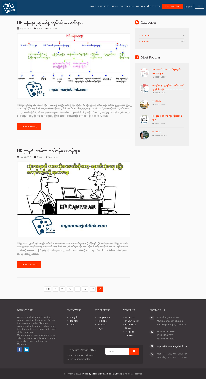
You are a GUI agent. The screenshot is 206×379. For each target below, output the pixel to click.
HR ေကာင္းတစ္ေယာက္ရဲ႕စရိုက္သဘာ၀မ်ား (166, 71)
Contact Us (127, 6)
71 (77, 289)
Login (141, 6)
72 (85, 289)
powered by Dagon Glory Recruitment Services (101, 373)
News (114, 6)
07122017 (156, 101)
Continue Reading (29, 126)
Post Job (74, 317)
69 (62, 289)
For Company (173, 6)
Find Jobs (103, 6)
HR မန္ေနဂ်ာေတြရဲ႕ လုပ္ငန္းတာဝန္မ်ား (50, 23)
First (47, 289)
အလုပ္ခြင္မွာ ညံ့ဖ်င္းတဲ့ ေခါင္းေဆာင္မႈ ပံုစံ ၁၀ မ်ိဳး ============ (168, 87)
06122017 (156, 132)
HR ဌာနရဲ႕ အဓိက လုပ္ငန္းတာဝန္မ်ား (48, 151)
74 (100, 289)
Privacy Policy (132, 320)
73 (93, 289)
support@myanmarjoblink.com (172, 346)
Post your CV (103, 317)
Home (93, 6)
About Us (130, 317)
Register (155, 6)
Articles (40, 28)
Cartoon (146, 41)
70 (70, 289)
